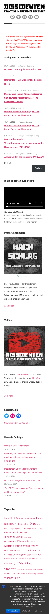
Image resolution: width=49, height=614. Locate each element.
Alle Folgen (9, 305)
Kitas (25, 537)
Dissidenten (22, 523)
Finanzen (27, 528)
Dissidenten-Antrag (31, 135)
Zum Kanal (9, 395)
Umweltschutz (37, 569)
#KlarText (36, 378)
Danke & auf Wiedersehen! (16, 445)
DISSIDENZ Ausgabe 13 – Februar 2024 (22, 480)
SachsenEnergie (24, 558)
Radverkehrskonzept (10, 558)
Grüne (41, 529)
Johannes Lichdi (33, 90)
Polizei (40, 555)
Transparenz (28, 570)
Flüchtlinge (35, 529)
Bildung (32, 518)
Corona (39, 518)
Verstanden (13, 611)
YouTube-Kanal (23, 374)
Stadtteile (20, 569)
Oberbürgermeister (22, 554)
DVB (6, 529)
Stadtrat (10, 568)
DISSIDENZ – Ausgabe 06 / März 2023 (22, 69)
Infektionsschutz (19, 532)
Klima (29, 537)
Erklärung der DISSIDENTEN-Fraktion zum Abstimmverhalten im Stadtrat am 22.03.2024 (23, 457)
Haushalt (7, 532)
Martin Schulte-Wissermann (21, 545)
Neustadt (8, 554)
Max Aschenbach (12, 550)
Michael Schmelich (30, 550)
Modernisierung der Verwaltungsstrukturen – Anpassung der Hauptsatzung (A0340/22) (24, 143)
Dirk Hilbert (10, 524)
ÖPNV (17, 578)
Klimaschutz (23, 541)
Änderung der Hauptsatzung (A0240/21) (24, 156)
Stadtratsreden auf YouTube (17, 423)
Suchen (7, 162)
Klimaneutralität (10, 541)
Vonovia (40, 573)
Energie (11, 529)
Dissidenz (30, 65)
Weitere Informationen (32, 611)
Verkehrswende (19, 573)
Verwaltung (32, 573)
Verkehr (7, 573)
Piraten (34, 555)
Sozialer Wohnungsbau (11, 564)
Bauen (26, 518)
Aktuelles (21, 65)
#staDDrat (9, 518)
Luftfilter (32, 541)
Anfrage (19, 518)
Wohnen (8, 578)
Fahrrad (18, 528)
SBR (33, 558)
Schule (38, 558)
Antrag (19, 135)
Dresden (35, 523)
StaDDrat (25, 563)
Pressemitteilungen (25, 122)
